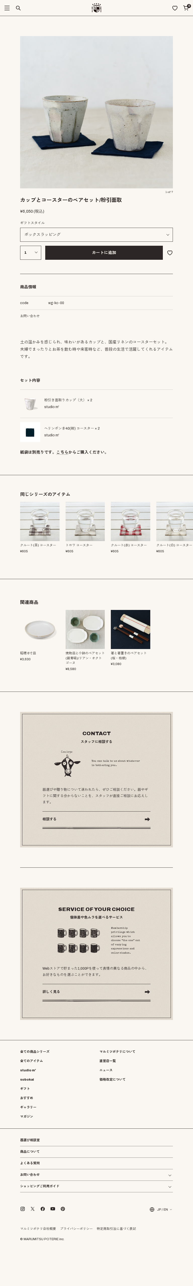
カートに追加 (104, 252)
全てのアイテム (31, 1061)
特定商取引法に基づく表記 (116, 1229)
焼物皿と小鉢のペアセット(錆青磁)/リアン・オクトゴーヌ (85, 658)
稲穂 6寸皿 (28, 653)
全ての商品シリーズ (35, 1052)
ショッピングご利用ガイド (39, 1186)
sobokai (27, 1079)
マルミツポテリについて (117, 1052)
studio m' (28, 1070)
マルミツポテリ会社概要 (38, 1229)
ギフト (25, 1089)
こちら (62, 452)
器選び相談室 (30, 1140)
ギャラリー (28, 1107)
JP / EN (162, 1209)
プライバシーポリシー (76, 1229)
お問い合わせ (30, 316)
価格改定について (113, 1079)
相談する (49, 819)
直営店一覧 (108, 1061)
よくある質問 (30, 1163)
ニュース (106, 1070)
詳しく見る (51, 992)
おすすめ (26, 1098)
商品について (30, 1151)
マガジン (26, 1116)
